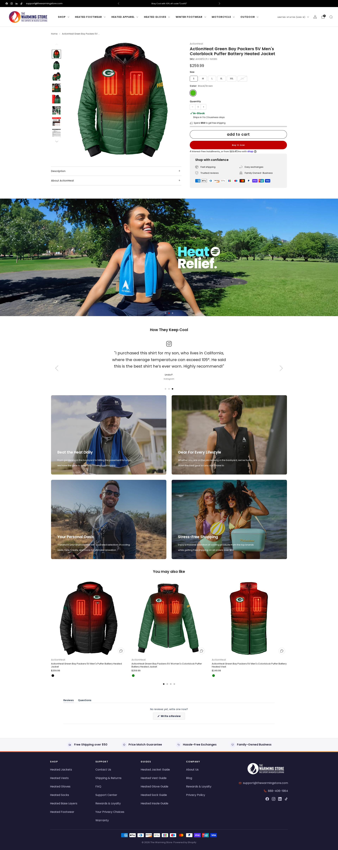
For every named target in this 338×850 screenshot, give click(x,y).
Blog (189, 778)
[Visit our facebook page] (6, 3)
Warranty (102, 820)
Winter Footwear (189, 17)
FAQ (98, 786)
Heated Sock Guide (154, 795)
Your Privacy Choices (109, 812)
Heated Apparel (123, 17)
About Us (192, 770)
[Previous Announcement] (118, 3)
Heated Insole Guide (154, 803)
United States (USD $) (291, 17)
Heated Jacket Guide (155, 770)
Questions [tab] (84, 701)
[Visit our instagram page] (11, 3)
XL (221, 78)
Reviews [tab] (68, 701)
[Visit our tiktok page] (21, 3)
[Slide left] (56, 45)
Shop (62, 17)
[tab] (163, 684)
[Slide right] (56, 141)
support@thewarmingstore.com (44, 3)
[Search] (331, 17)
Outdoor (247, 17)
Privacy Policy (195, 795)
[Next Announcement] (219, 3)
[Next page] (287, 618)
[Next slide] (174, 100)
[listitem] (169, 3)
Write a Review (172, 717)
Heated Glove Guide (154, 786)
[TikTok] (286, 799)
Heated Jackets (61, 770)
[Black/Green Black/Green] (193, 93)
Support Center (106, 795)
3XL (242, 78)
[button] (165, 313)
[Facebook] (267, 799)
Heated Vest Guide (154, 778)
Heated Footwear (88, 17)
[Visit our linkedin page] (16, 3)
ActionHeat (196, 43)
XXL (231, 78)
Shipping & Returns (108, 778)
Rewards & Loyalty (108, 803)
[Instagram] (273, 799)
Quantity (195, 101)
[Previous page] (51, 618)
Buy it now (238, 145)
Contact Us (103, 770)
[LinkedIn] (280, 799)
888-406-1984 (278, 791)
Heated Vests (59, 778)
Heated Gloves (155, 17)
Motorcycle (221, 17)
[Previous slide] (71, 100)
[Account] (315, 17)
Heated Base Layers (63, 803)
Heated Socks (59, 795)
